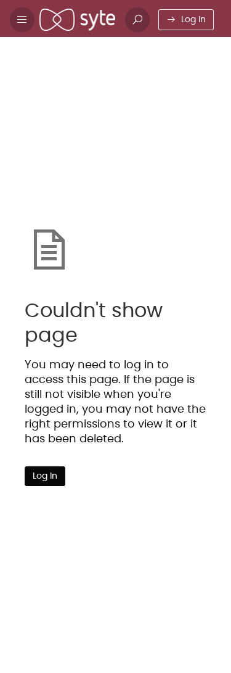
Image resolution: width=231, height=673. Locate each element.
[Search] (137, 19)
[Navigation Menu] (22, 19)
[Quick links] (77, 19)
